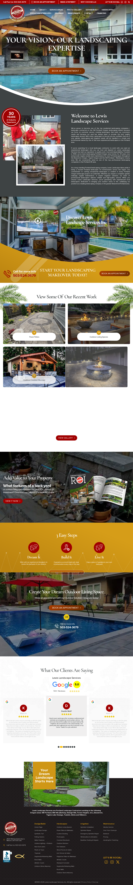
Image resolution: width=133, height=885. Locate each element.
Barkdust (106, 833)
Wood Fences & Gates (64, 850)
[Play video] (38, 221)
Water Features (39, 840)
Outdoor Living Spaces (64, 827)
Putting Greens (39, 837)
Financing (101, 13)
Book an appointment (114, 273)
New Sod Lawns (39, 846)
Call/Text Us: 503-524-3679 (14, 2)
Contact (88, 13)
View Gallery (65, 438)
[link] (122, 2)
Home (32, 10)
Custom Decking (62, 833)
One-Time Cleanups (110, 830)
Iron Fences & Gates (63, 853)
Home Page (38, 827)
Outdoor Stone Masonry (42, 866)
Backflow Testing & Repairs (90, 840)
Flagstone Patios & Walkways (66, 856)
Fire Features (61, 846)
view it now (11, 501)
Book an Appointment (65, 607)
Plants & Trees (39, 850)
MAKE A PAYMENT (68, 2)
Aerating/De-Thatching (110, 840)
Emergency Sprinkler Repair (90, 833)
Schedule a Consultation (65, 572)
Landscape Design (40, 830)
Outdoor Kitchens (62, 843)
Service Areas (56, 10)
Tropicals (37, 853)
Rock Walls (38, 859)
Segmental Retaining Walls (43, 856)
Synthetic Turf (39, 833)
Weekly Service (108, 827)
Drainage (59, 13)
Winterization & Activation (89, 837)
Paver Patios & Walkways (65, 830)
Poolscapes (61, 837)
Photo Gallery (74, 10)
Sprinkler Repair (86, 830)
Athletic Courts (39, 863)
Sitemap (95, 882)
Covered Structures (63, 840)
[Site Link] (17, 13)
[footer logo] (10, 828)
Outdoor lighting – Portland (43, 843)
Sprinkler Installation (87, 827)
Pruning (105, 837)
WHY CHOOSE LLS (88, 2)
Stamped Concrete (63, 863)
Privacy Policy (86, 882)
